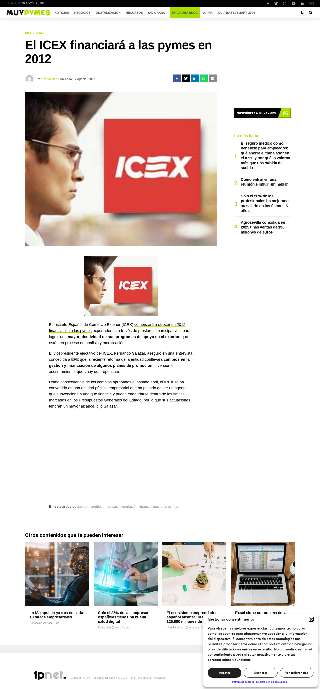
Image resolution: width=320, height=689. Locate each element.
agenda (83, 506)
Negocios (82, 12)
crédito (95, 506)
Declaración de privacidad (271, 682)
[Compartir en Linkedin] (195, 78)
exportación (129, 506)
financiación (148, 506)
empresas (110, 506)
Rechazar (260, 672)
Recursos (134, 12)
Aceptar (224, 672)
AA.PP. (208, 12)
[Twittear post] (186, 78)
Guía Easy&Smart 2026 (236, 12)
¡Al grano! (157, 12)
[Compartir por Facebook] (177, 78)
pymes (173, 506)
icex (163, 506)
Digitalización (108, 12)
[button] (311, 619)
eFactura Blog (185, 12)
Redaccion (50, 79)
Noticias (61, 12)
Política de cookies (243, 682)
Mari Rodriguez (176, 627)
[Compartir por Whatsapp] (204, 78)
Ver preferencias (296, 672)
